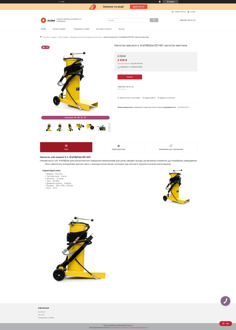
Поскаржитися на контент (119, 328)
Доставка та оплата (104, 29)
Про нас (121, 29)
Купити (130, 77)
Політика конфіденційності (138, 328)
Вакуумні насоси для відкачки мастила (86, 37)
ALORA (43, 29)
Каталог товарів (59, 29)
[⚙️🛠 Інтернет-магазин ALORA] (48, 20)
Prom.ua (130, 325)
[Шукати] (154, 20)
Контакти (41, 312)
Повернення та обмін (81, 29)
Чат (227, 324)
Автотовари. (63, 37)
